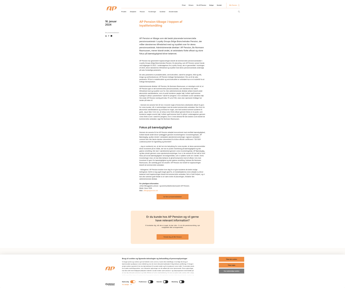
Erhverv (191, 5)
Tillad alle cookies (231, 259)
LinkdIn (106, 36)
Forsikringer (152, 11)
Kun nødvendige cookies (231, 271)
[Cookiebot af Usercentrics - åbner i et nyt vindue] (110, 284)
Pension (142, 11)
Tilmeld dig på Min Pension (172, 237)
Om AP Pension (201, 5)
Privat (184, 5)
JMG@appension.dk (150, 190)
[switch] (150, 281)
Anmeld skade (173, 11)
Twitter (111, 36)
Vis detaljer (125, 284)
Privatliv (123, 11)
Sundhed (162, 11)
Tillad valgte (231, 265)
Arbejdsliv (133, 11)
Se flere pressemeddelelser (172, 197)
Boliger (211, 5)
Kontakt (219, 5)
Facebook (108, 36)
